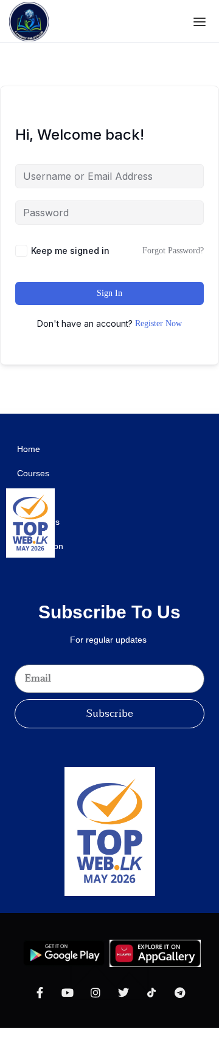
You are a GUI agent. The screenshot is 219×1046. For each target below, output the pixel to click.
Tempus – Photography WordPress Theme (127, 411)
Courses (33, 473)
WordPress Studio (11, 411)
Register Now (158, 323)
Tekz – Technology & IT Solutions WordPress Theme (26, 411)
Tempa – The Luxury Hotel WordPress (68, 411)
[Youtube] (67, 992)
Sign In (109, 293)
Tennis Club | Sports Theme (142, 411)
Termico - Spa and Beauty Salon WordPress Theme (184, 411)
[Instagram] (95, 992)
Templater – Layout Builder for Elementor (86, 411)
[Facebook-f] (39, 992)
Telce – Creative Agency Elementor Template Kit (48, 411)
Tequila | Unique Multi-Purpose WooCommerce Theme (161, 411)
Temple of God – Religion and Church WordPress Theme (106, 411)
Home (28, 449)
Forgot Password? (173, 250)
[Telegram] (179, 992)
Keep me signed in (70, 250)
